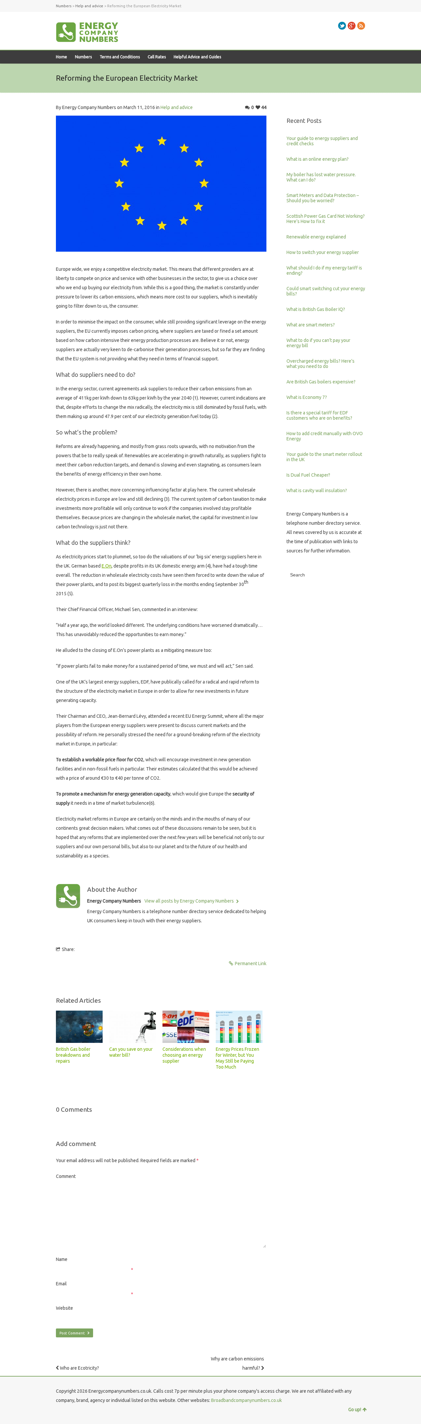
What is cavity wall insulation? (316, 490)
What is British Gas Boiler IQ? (315, 309)
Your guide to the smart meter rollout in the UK (324, 457)
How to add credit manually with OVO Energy (324, 436)
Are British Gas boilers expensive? (321, 381)
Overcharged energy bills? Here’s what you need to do (320, 363)
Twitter (342, 26)
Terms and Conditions (120, 57)
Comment (66, 1176)
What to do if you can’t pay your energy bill (318, 343)
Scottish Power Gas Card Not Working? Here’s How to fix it (325, 218)
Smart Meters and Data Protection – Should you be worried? (322, 198)
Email (61, 1283)
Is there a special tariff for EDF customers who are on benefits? (319, 415)
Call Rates (157, 57)
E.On (106, 566)
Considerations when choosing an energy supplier (184, 1055)
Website (64, 1308)
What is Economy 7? (306, 397)
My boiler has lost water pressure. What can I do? (321, 177)
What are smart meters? (310, 324)
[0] (79, 1027)
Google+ (352, 26)
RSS (361, 26)
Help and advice (177, 107)
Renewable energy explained (316, 236)
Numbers (83, 57)
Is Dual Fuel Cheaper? (308, 475)
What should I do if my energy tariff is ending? (324, 270)
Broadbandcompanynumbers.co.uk (246, 1400)
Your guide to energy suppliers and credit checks (322, 141)
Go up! (354, 1409)
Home (61, 57)
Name (61, 1259)
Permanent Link (250, 963)
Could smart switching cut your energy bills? (325, 291)
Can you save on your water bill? (131, 1052)
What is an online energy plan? (317, 159)
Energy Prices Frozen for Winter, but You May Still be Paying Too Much (237, 1058)
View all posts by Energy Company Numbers (189, 901)
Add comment (76, 1143)
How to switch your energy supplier (322, 252)
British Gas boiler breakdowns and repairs (73, 1055)
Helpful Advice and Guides (197, 57)
